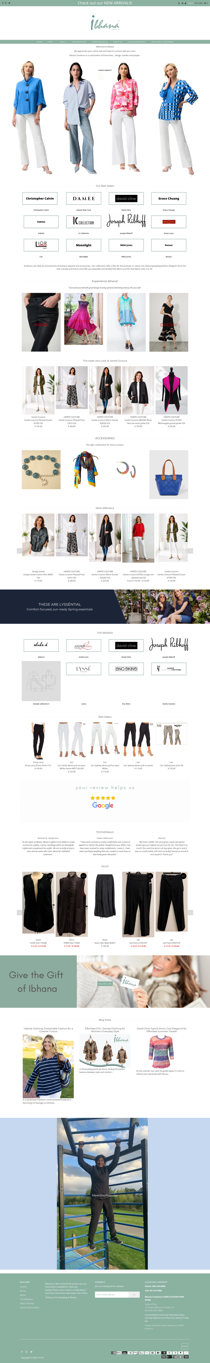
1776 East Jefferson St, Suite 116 (159, 1307)
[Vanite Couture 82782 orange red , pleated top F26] (138, 538)
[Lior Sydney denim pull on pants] (138, 739)
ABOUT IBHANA (27, 1303)
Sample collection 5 (41, 704)
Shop (49, 42)
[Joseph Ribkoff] (126, 220)
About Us (117, 42)
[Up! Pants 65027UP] (172, 902)
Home (39, 42)
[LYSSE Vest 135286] (38, 902)
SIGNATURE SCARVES (29, 1307)
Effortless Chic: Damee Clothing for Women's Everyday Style (105, 1030)
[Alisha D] (41, 645)
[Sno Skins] (126, 669)
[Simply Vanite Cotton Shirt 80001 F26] (38, 535)
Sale (62, 42)
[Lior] (41, 245)
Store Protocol (100, 42)
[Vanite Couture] (168, 669)
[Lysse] (83, 669)
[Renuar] (168, 245)
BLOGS (23, 1291)
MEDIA (23, 1295)
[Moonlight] (83, 245)
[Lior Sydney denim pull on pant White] (105, 738)
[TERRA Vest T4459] (72, 904)
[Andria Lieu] (83, 645)
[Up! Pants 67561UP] (138, 904)
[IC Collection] (83, 222)
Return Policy (79, 42)
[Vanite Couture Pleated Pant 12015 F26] (72, 387)
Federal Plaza (151, 1304)
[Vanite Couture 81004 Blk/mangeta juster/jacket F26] (172, 390)
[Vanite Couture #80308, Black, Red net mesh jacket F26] (138, 390)
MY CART (201, 3)
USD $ (190, 3)
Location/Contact (137, 42)
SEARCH (23, 1286)
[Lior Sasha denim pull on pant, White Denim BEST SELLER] (72, 740)
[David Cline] (126, 198)
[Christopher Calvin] (41, 198)
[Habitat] (41, 222)
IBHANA (40, 1357)
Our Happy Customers (162, 42)
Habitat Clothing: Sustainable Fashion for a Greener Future (48, 1030)
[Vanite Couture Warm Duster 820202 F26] (105, 390)
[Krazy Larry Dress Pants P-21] (38, 741)
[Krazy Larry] (168, 222)
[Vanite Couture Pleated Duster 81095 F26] (38, 390)
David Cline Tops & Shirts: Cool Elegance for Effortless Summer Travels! (162, 1030)
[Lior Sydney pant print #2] (172, 733)
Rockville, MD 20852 (154, 1310)
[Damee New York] (83, 198)
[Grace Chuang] (168, 198)
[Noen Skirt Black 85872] (105, 896)
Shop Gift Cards (105, 984)
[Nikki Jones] (126, 245)
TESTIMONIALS (26, 1299)
